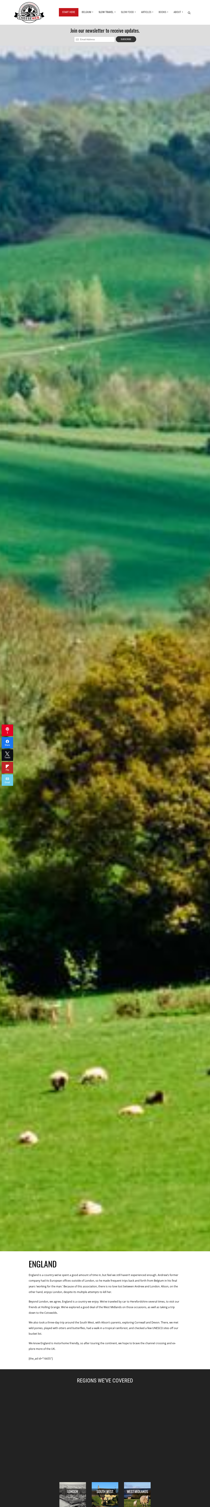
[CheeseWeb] (29, 12)
